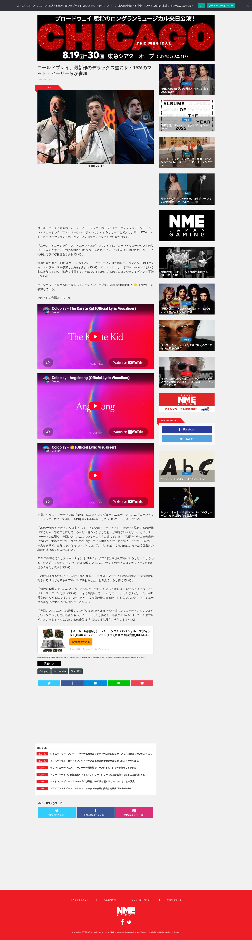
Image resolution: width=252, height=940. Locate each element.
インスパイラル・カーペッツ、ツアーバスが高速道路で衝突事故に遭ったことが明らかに (94, 760)
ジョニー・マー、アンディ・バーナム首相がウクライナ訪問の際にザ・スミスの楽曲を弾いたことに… (101, 753)
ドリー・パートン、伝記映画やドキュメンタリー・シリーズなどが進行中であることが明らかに (97, 774)
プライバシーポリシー (142, 899)
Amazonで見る (81, 642)
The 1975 (76, 671)
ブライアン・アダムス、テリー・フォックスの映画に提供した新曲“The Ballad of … (92, 788)
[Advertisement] (95, 197)
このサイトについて (79, 899)
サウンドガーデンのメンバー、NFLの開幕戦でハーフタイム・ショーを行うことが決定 (93, 767)
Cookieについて (174, 899)
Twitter (188, 438)
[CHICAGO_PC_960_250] (126, 38)
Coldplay (44, 671)
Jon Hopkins (59, 671)
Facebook (187, 429)
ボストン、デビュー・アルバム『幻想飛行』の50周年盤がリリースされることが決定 (92, 781)
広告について (110, 899)
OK (201, 5)
